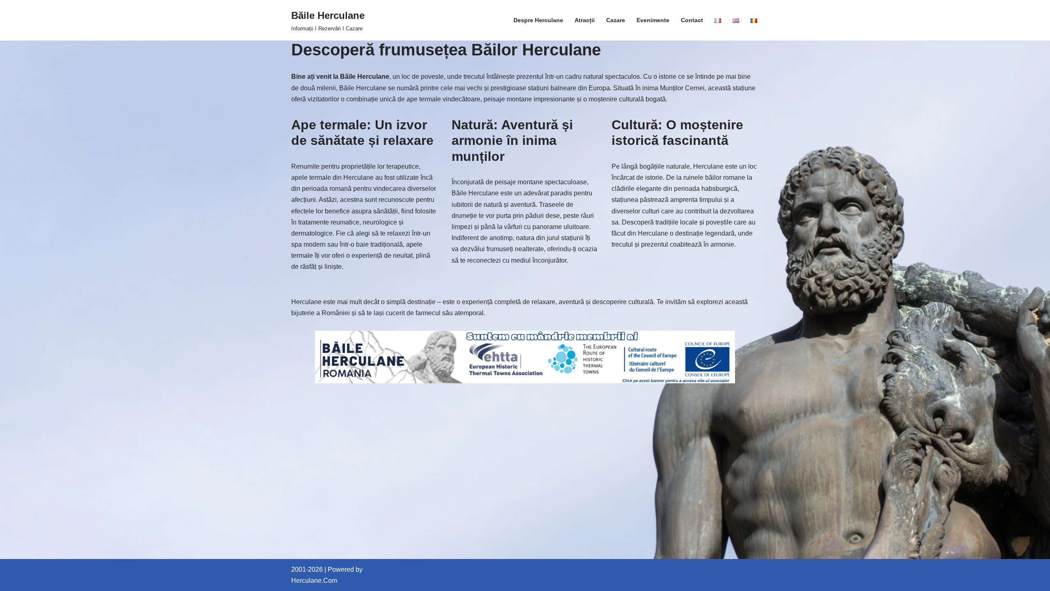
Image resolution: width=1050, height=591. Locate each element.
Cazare (615, 20)
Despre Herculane (538, 20)
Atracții (585, 20)
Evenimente (653, 20)
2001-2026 (307, 569)
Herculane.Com (314, 580)
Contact (692, 20)
